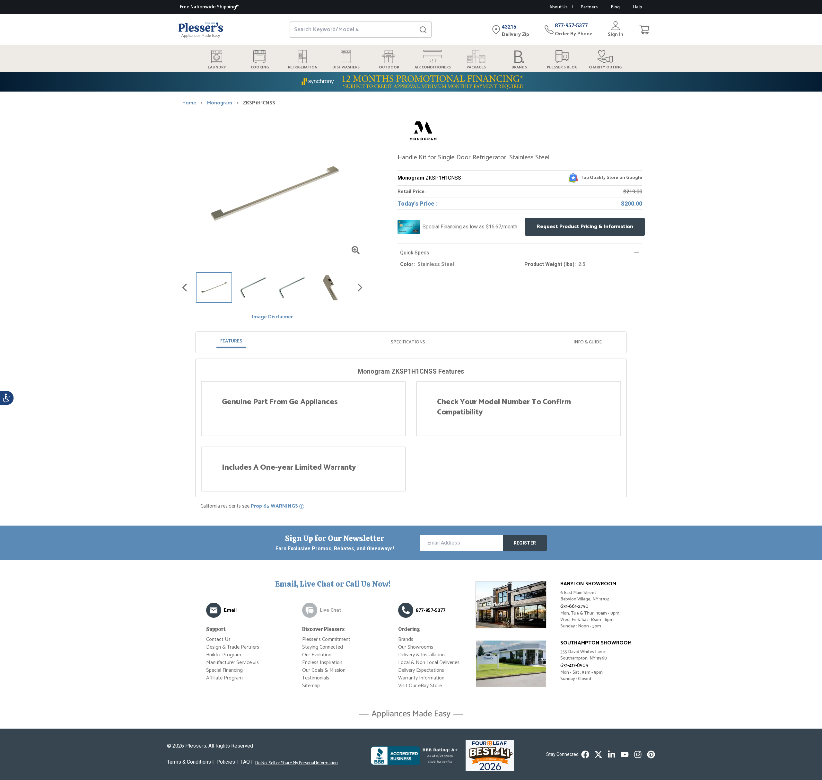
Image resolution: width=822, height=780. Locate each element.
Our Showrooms (415, 647)
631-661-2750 (574, 606)
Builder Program (223, 655)
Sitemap (311, 685)
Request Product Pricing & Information (585, 226)
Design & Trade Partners (232, 647)
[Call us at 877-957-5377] (405, 610)
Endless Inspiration (322, 662)
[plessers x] (598, 754)
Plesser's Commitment (326, 639)
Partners (589, 7)
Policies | (227, 762)
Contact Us (218, 639)
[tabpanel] (411, 429)
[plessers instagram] (638, 754)
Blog (615, 7)
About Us (558, 7)
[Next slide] (360, 287)
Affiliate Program (224, 678)
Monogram (219, 103)
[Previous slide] (184, 287)
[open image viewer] (355, 250)
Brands (405, 639)
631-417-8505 (574, 665)
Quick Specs (414, 253)
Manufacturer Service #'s (232, 662)
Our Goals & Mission (323, 670)
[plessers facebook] (585, 754)
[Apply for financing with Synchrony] (411, 82)
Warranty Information (421, 678)
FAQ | (246, 762)
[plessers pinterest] (651, 754)
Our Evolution (316, 655)
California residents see (249, 506)
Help (637, 7)
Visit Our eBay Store (420, 685)
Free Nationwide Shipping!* (209, 7)
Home (189, 103)
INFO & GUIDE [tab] (587, 342)
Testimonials (315, 678)
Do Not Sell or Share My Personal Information (296, 763)
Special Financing (224, 670)
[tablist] (411, 342)
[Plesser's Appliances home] (200, 29)
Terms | (190, 762)
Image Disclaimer (272, 317)
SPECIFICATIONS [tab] (408, 342)
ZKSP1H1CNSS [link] (259, 103)
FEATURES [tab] (231, 341)
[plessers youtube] (625, 754)
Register (525, 542)
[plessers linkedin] (612, 754)
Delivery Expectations (421, 670)
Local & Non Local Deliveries (428, 662)
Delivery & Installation (421, 655)
